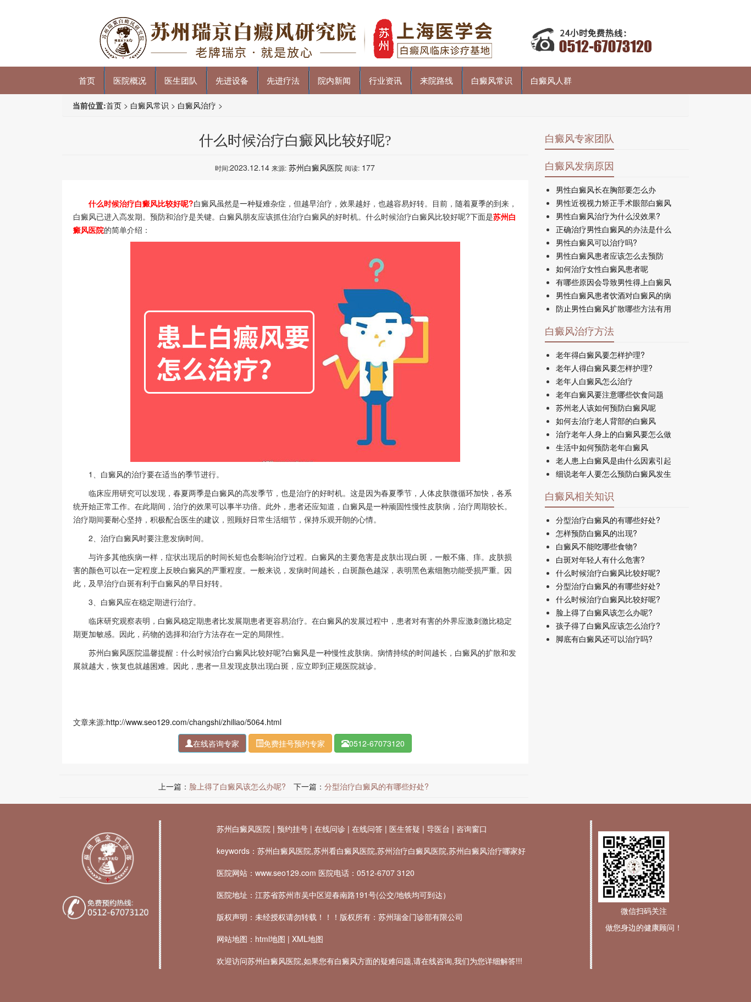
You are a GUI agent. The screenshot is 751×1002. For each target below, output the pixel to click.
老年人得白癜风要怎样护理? (604, 367)
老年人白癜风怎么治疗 (594, 380)
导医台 (438, 828)
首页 (87, 80)
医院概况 (129, 80)
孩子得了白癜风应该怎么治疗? (608, 625)
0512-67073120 (377, 743)
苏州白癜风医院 (316, 167)
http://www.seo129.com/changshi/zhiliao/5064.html (193, 721)
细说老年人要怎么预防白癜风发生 (613, 473)
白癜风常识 (491, 80)
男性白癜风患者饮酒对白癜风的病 (613, 295)
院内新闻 (334, 80)
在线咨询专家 (216, 743)
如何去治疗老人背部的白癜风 (606, 420)
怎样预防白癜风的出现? (596, 532)
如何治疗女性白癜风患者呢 (602, 268)
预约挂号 (292, 828)
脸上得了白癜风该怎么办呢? (237, 786)
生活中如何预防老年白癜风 (602, 447)
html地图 (270, 938)
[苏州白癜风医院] (107, 858)
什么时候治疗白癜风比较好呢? (608, 572)
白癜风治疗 (197, 105)
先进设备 (232, 80)
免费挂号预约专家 (294, 743)
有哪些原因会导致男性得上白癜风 (613, 281)
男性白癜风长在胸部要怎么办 (606, 189)
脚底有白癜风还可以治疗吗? (604, 638)
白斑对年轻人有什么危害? (600, 559)
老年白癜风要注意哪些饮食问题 (610, 394)
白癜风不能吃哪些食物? (596, 546)
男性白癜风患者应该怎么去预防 (610, 255)
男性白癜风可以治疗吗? (596, 242)
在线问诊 (329, 828)
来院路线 (436, 80)
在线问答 (367, 828)
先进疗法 (283, 80)
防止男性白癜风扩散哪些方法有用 (613, 308)
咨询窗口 (471, 828)
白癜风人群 (551, 80)
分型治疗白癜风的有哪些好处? (376, 786)
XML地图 (307, 938)
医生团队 (180, 80)
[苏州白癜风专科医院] (375, 39)
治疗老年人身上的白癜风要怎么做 (613, 433)
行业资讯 (385, 80)
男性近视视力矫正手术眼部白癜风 (613, 202)
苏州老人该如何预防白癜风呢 (606, 407)
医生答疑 (404, 828)
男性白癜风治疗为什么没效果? (608, 215)
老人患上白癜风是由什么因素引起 (613, 460)
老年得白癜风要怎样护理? (600, 354)
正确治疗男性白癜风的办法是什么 (613, 229)
